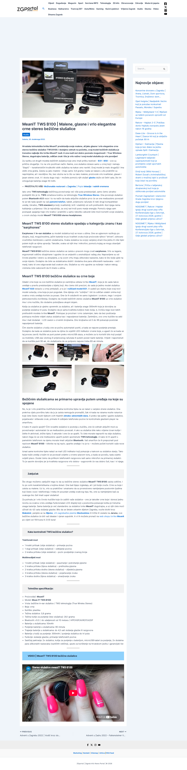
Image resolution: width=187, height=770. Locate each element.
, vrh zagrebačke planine (67, 513)
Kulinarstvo (63, 9)
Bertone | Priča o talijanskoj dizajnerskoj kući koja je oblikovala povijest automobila (150, 188)
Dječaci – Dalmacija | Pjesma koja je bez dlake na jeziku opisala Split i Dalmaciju (149, 147)
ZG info (116, 3)
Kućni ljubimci (112, 9)
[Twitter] (165, 7)
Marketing (77, 753)
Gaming (100, 9)
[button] (43, 8)
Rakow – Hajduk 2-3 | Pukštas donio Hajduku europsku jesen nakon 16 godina (150, 125)
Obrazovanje (127, 3)
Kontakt (86, 753)
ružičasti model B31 (77, 288)
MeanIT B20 (28, 288)
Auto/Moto (89, 9)
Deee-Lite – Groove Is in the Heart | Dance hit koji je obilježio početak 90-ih (151, 136)
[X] (91, 745)
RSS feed (110, 753)
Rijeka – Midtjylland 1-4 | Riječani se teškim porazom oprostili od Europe (151, 115)
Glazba (148, 9)
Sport (80, 3)
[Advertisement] (93, 36)
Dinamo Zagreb (55, 14)
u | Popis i (76, 186)
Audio (140, 9)
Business (52, 9)
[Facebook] (165, 3)
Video (156, 9)
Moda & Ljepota (152, 3)
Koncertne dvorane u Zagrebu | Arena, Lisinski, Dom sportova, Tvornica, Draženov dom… (150, 93)
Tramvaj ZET (76, 9)
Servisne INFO (91, 3)
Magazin (72, 3)
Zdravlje (139, 3)
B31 (100, 160)
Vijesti (51, 3)
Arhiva (102, 753)
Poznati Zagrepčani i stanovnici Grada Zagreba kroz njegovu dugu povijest (150, 199)
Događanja (61, 3)
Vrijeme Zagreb (128, 9)
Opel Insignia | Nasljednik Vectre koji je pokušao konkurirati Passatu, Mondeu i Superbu (151, 104)
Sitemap (94, 753)
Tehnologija (105, 3)
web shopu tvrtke (111, 516)
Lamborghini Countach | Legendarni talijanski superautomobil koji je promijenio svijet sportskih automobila (148, 160)
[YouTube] (165, 13)
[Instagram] (165, 10)
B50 (106, 160)
